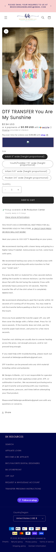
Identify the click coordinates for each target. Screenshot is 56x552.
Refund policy (17, 542)
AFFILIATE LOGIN (13, 450)
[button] (6, 17)
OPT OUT (9, 476)
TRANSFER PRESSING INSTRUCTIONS (23, 488)
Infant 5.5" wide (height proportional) (26, 171)
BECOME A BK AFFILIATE (17, 457)
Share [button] (8, 412)
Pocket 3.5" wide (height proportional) (26, 177)
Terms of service (47, 542)
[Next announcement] (51, 6)
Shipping (5, 130)
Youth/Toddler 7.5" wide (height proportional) (28, 164)
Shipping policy (19, 546)
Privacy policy (31, 542)
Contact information (37, 546)
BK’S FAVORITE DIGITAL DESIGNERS (22, 463)
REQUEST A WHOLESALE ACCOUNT (22, 482)
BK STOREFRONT (13, 469)
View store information (17, 217)
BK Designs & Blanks (27, 538)
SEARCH (9, 444)
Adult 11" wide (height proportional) (25, 156)
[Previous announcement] (5, 6)
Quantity (6, 184)
